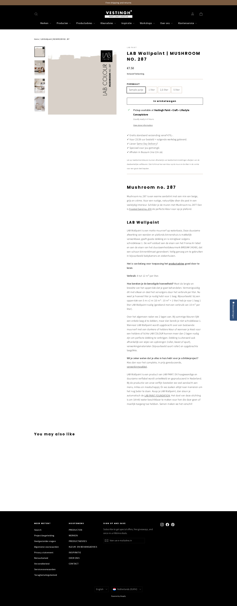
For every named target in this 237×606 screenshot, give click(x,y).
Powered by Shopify (118, 596)
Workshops (146, 23)
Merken (44, 23)
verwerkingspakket (137, 366)
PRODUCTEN (75, 529)
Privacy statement (44, 552)
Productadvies (84, 23)
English (99, 589)
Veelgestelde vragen (45, 541)
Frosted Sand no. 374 (140, 209)
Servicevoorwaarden (45, 569)
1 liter (152, 90)
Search (38, 529)
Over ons (165, 23)
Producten (63, 23)
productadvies (176, 263)
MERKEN (73, 535)
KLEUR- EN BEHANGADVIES (83, 546)
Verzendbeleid (42, 563)
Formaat (133, 84)
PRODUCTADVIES (78, 541)
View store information (143, 125)
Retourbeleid (41, 558)
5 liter (176, 90)
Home (36, 39)
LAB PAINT (132, 47)
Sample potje (136, 90)
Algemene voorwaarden (46, 546)
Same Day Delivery (147, 143)
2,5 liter (164, 90)
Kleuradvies (107, 23)
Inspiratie (126, 23)
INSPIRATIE (75, 552)
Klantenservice (186, 23)
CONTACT (74, 563)
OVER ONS (74, 558)
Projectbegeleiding (44, 535)
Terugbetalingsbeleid (45, 575)
